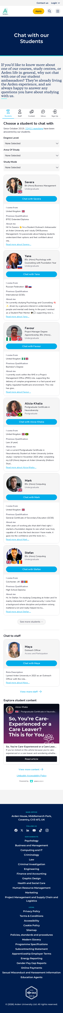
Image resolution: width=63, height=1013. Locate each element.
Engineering (31, 869)
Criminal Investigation (31, 864)
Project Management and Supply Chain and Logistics (31, 899)
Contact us (42, 3)
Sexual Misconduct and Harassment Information (31, 972)
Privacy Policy (31, 911)
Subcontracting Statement (31, 949)
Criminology (31, 854)
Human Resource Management (32, 887)
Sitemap (31, 930)
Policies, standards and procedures (31, 934)
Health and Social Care (31, 883)
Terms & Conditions (31, 916)
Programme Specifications (31, 944)
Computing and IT (31, 850)
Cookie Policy (31, 925)
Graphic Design (31, 878)
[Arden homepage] (5, 11)
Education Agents (31, 977)
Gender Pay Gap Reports (31, 963)
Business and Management (31, 845)
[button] (56, 3)
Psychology (31, 840)
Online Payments (31, 967)
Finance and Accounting (31, 873)
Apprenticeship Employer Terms (31, 953)
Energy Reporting (31, 958)
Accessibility (31, 920)
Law (31, 859)
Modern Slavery (31, 939)
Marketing (31, 892)
